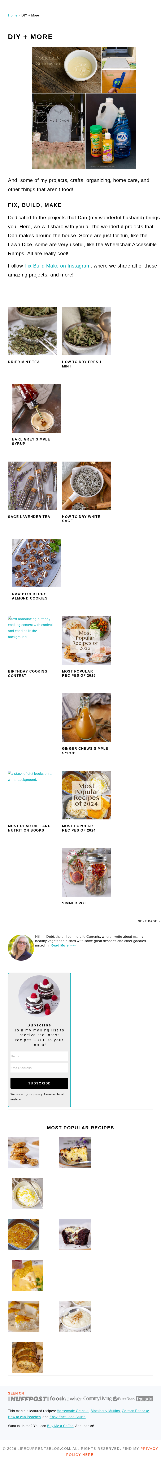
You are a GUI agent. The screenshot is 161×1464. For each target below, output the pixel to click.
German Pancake (135, 1411)
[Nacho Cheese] (27, 1290)
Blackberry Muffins (105, 1411)
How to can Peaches (24, 1417)
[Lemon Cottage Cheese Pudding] (27, 1208)
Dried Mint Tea (24, 362)
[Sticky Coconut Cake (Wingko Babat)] (23, 1331)
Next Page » (149, 921)
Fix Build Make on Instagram (58, 266)
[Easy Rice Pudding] (75, 1331)
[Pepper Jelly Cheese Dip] (23, 1249)
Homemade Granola (73, 1411)
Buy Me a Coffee (60, 1426)
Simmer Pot (74, 903)
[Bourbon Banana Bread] (27, 1372)
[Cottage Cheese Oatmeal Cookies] (23, 1167)
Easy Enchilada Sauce (67, 1417)
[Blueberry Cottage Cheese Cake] (75, 1167)
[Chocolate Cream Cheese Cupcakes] (75, 1249)
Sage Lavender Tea (29, 517)
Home (12, 15)
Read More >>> (63, 945)
